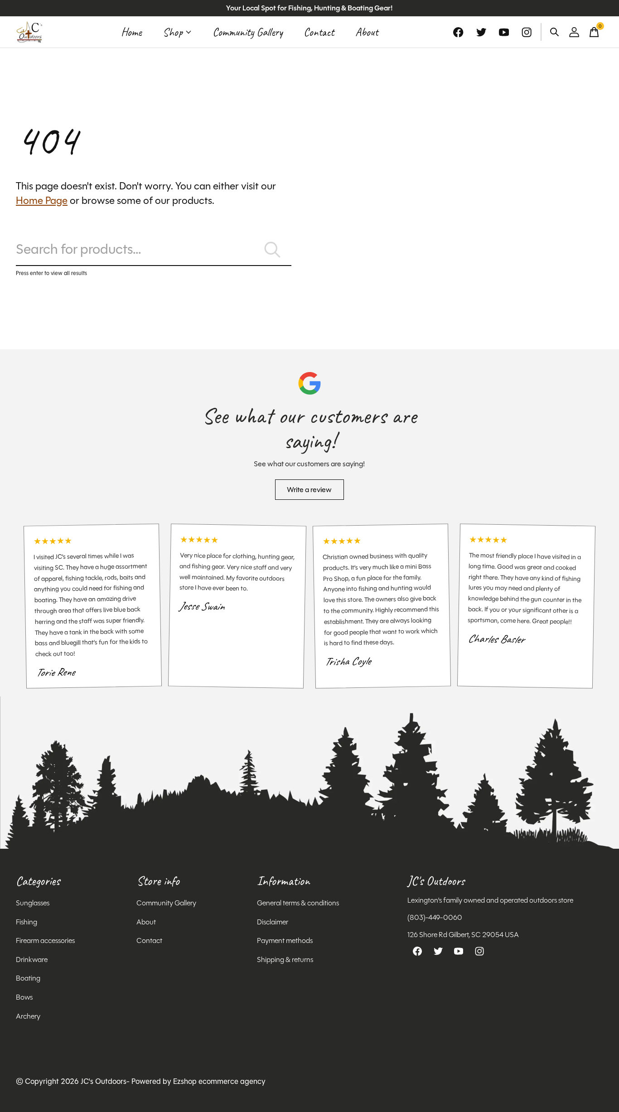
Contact (319, 32)
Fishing (26, 922)
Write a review (309, 489)
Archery (28, 1016)
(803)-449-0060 (434, 917)
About (366, 32)
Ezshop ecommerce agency (219, 1081)
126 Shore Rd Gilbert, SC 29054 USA (463, 934)
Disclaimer (272, 922)
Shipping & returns (285, 959)
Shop (173, 32)
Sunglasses (32, 903)
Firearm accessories (45, 940)
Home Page (42, 200)
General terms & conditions (298, 903)
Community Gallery (247, 32)
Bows (24, 997)
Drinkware (32, 959)
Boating (28, 978)
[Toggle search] (555, 32)
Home (131, 32)
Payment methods (285, 940)
